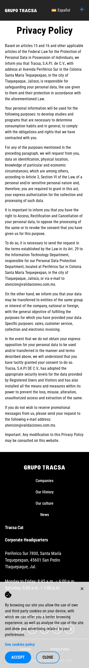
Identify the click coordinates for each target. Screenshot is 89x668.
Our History (45, 492)
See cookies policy (20, 644)
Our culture (44, 503)
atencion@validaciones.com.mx (30, 284)
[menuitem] (61, 10)
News (44, 514)
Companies (44, 480)
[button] (82, 589)
